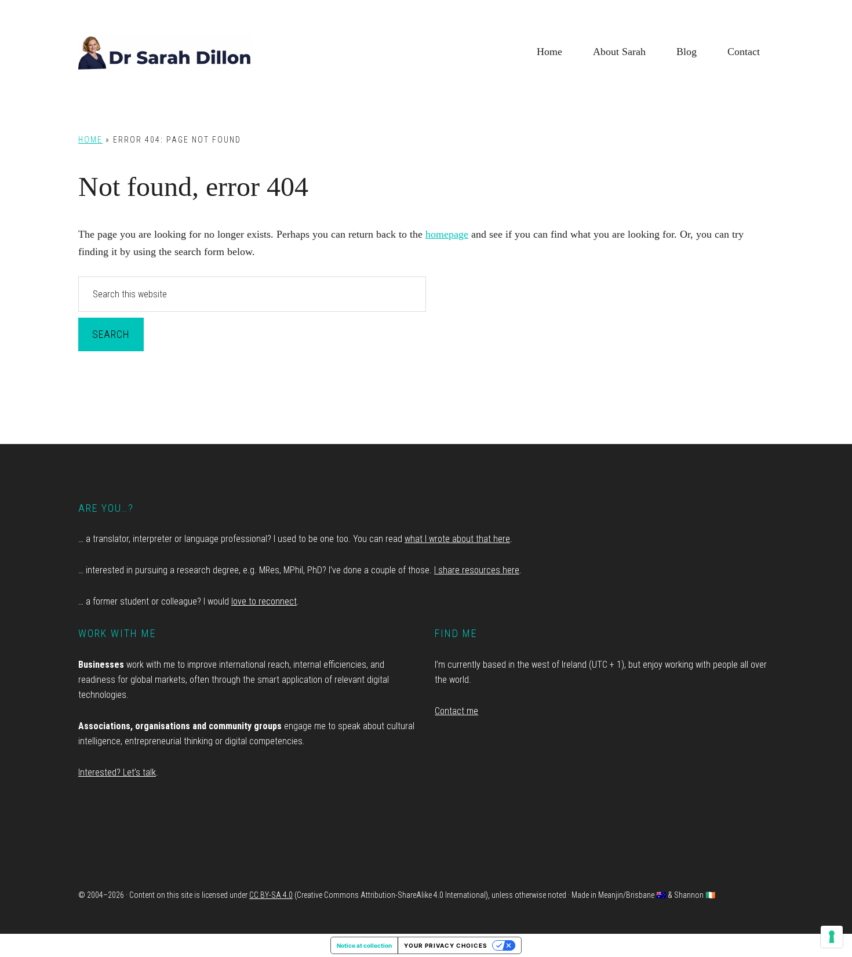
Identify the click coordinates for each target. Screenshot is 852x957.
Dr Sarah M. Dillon (165, 52)
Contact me (456, 710)
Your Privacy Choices (445, 945)
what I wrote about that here (457, 538)
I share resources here (476, 570)
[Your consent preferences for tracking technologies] (832, 937)
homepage (446, 234)
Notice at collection (364, 945)
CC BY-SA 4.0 (271, 895)
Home (90, 139)
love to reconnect (264, 601)
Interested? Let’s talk (117, 772)
